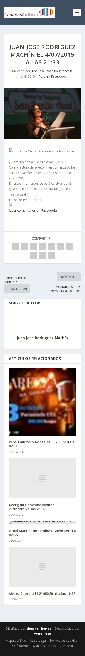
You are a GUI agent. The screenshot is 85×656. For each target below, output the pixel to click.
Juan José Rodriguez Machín (51, 71)
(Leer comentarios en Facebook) (33, 210)
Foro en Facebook (52, 76)
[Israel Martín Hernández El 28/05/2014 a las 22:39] (42, 522)
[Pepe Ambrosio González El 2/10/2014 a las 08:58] (42, 402)
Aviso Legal (38, 640)
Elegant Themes (39, 629)
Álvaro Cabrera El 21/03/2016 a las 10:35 (42, 593)
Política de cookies (63, 640)
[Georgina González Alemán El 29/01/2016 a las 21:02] (42, 478)
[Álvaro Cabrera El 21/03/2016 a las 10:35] (42, 567)
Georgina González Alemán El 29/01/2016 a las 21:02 (34, 507)
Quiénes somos (44, 646)
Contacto (66, 646)
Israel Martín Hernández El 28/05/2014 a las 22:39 (42, 533)
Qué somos (20, 646)
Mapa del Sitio (15, 640)
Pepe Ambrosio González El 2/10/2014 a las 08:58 (42, 444)
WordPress (42, 634)
